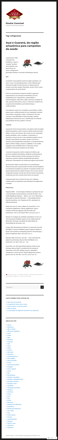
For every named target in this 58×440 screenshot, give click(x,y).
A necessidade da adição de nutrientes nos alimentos (23, 310)
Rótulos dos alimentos (14, 408)
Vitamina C (10, 425)
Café (8, 343)
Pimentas (10, 402)
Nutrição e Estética (13, 381)
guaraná (10, 276)
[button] (32, 63)
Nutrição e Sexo (12, 383)
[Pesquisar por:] (23, 287)
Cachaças (10, 341)
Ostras (9, 394)
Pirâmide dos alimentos (14, 404)
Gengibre (10, 367)
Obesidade (10, 385)
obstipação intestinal (13, 387)
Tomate (9, 417)
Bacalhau (10, 339)
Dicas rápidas (32, 274)
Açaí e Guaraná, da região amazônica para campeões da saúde (23, 45)
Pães (8, 398)
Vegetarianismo (12, 419)
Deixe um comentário (25, 276)
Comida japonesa (12, 356)
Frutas (9, 362)
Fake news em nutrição (14, 302)
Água (8, 337)
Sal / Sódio (10, 410)
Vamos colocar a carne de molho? (17, 306)
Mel (8, 373)
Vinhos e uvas (11, 423)
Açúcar (9, 325)
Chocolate (10, 354)
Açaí (7, 276)
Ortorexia (10, 392)
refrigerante (16, 276)
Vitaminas (10, 427)
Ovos (8, 396)
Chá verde (10, 352)
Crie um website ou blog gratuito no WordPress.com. (27, 435)
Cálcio (9, 348)
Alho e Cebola (11, 329)
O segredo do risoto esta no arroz (17, 304)
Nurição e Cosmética (13, 377)
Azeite (9, 335)
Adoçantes (10, 327)
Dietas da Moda (12, 360)
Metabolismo (11, 375)
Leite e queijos (11, 369)
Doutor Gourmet (15, 23)
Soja (8, 413)
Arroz (9, 333)
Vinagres (10, 421)
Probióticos (10, 406)
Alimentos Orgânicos (13, 331)
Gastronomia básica (13, 364)
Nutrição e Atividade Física (15, 379)
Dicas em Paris (11, 308)
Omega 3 (10, 390)
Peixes (9, 400)
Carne (9, 346)
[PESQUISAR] (42, 287)
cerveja (9, 350)
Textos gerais (39, 274)
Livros (9, 371)
